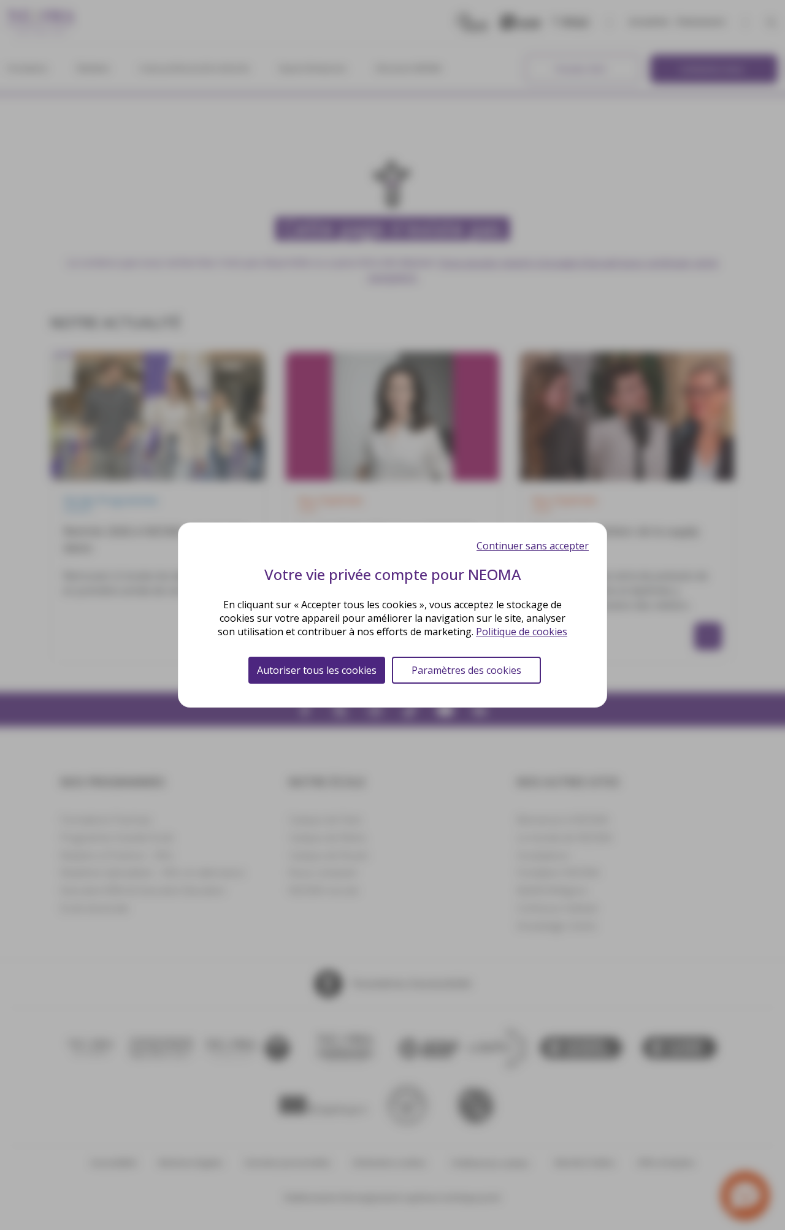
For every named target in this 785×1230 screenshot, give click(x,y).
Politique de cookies (521, 631)
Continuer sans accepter (533, 545)
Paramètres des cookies (466, 670)
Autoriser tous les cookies (317, 670)
